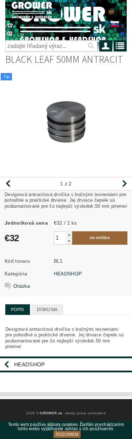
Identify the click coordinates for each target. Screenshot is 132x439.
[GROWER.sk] (33, 9)
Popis (17, 309)
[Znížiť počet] (69, 241)
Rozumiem (67, 434)
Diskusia (47, 309)
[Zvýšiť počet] (69, 234)
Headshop (29, 364)
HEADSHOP (68, 273)
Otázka (21, 286)
